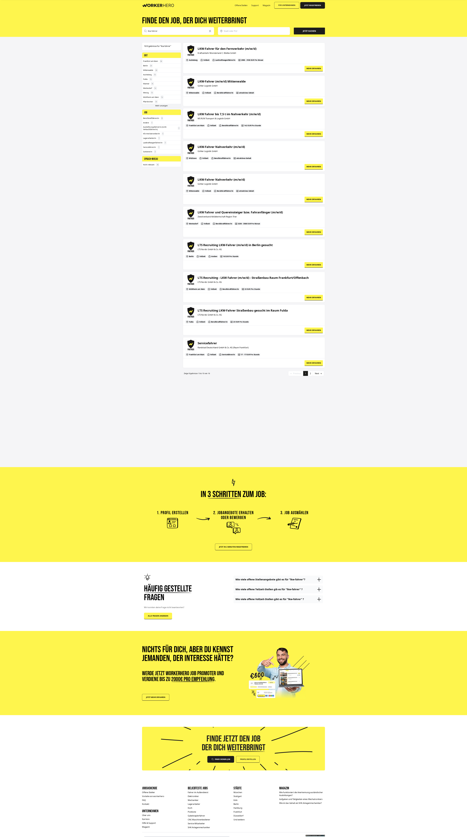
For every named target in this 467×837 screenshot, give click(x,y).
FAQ (144, 800)
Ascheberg (149, 74)
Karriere (145, 819)
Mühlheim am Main (153, 97)
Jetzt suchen (309, 31)
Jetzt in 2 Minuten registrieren (233, 547)
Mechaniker (193, 800)
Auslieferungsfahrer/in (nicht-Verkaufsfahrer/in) (161, 128)
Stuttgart (238, 796)
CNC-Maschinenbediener (199, 819)
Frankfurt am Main (152, 61)
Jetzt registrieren (312, 5)
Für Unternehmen (286, 5)
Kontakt (145, 804)
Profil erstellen (248, 759)
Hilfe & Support (149, 823)
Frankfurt (238, 811)
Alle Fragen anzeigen (158, 616)
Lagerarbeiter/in (151, 138)
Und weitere (239, 819)
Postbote (192, 811)
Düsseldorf (238, 815)
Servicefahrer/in (151, 147)
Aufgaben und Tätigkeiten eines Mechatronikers (301, 799)
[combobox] (178, 31)
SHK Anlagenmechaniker (199, 827)
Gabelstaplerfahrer (196, 815)
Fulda (147, 79)
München (238, 792)
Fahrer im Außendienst (198, 792)
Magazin (266, 5)
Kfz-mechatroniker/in (153, 133)
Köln (236, 800)
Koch (190, 808)
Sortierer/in (149, 151)
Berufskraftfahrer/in (152, 118)
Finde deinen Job (222, 759)
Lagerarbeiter (194, 804)
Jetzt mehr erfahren (155, 697)
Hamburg (238, 808)
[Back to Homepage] (160, 4)
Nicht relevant (150, 164)
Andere (147, 123)
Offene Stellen (241, 5)
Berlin (147, 65)
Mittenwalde (150, 70)
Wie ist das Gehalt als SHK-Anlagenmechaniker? (300, 803)
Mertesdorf (149, 88)
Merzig (148, 92)
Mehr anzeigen (161, 105)
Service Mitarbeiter (196, 823)
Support (255, 5)
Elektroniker (193, 796)
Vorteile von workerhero (153, 796)
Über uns (146, 815)
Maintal (148, 83)
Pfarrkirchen (150, 101)
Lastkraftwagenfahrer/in (154, 142)
